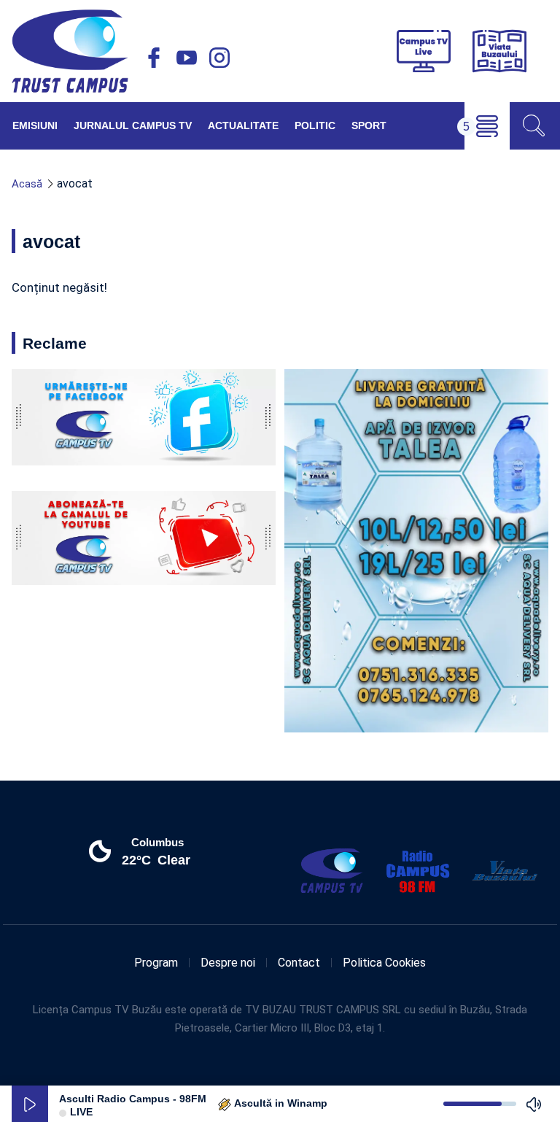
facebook (153, 57)
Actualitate (243, 125)
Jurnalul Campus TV (133, 125)
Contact (299, 963)
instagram (219, 57)
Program (156, 963)
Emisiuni (35, 125)
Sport (368, 125)
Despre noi (228, 963)
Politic (315, 125)
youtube (186, 57)
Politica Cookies (384, 963)
